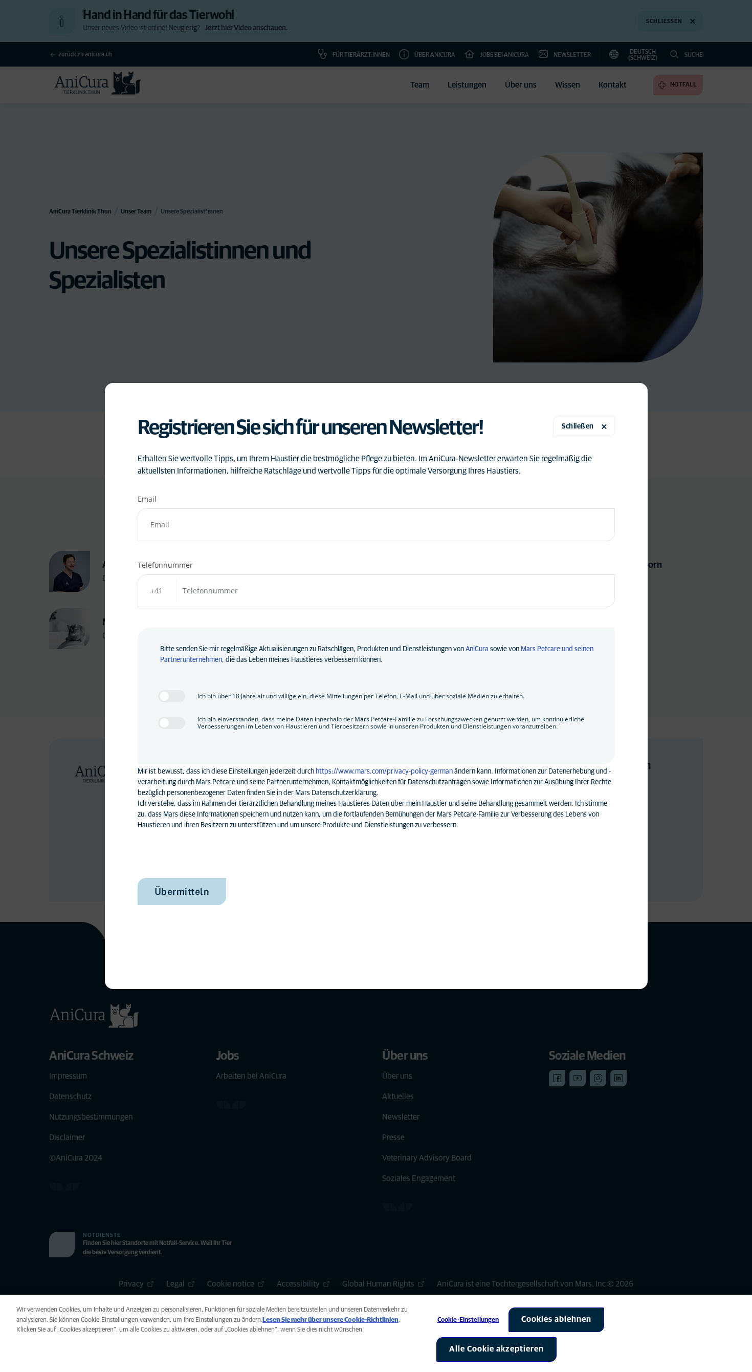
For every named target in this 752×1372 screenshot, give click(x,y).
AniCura (477, 649)
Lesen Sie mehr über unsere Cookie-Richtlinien (330, 1320)
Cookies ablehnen (556, 1319)
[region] (376, 1333)
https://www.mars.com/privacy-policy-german (384, 771)
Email (147, 499)
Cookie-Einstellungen (468, 1320)
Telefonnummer (165, 565)
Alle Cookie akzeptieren (496, 1349)
